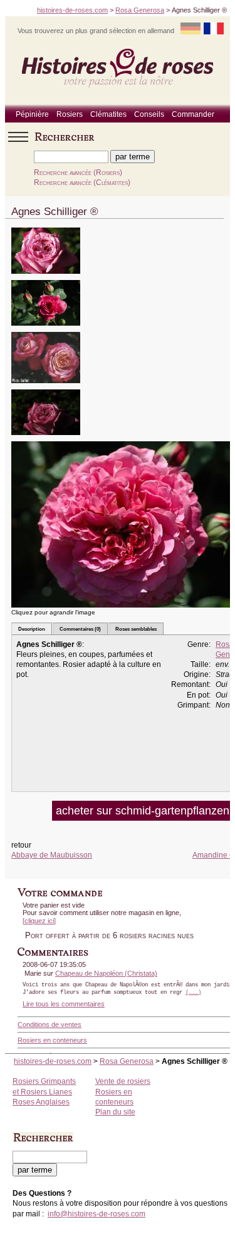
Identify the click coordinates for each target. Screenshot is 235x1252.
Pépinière (32, 114)
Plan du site (115, 1112)
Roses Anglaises (41, 1102)
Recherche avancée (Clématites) (82, 182)
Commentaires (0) (80, 629)
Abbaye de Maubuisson (51, 855)
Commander (193, 114)
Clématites (108, 114)
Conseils (149, 114)
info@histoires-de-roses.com (96, 1213)
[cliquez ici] (39, 920)
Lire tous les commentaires (64, 1004)
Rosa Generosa (139, 10)
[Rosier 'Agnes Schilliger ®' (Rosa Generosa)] (45, 277)
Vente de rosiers (122, 1081)
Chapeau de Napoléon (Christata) (106, 973)
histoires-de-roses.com (72, 10)
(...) (193, 992)
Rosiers (69, 114)
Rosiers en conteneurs (52, 1040)
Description (31, 629)
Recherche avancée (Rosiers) (78, 172)
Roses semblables (136, 629)
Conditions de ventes (49, 1024)
